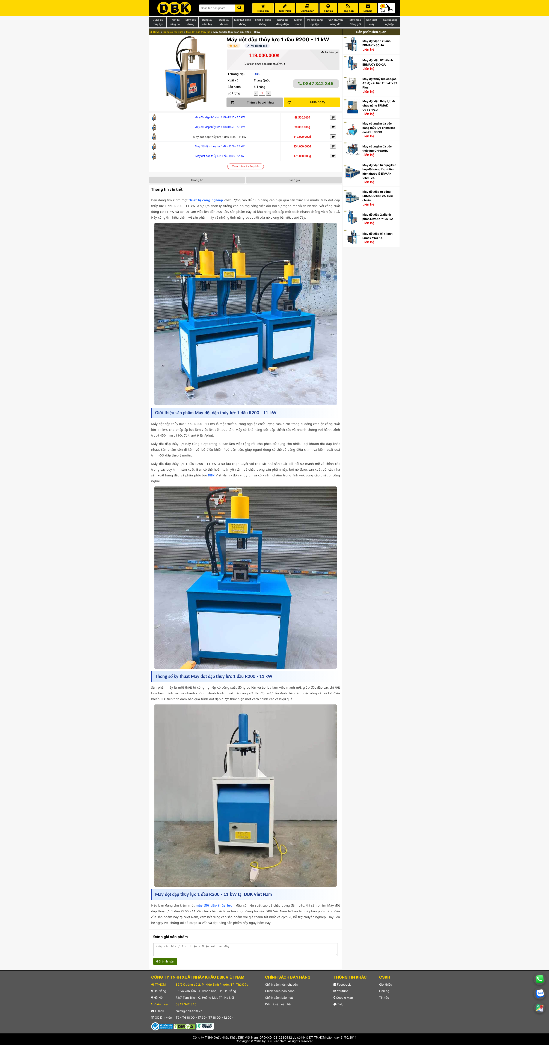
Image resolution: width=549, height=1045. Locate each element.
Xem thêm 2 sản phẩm (246, 166)
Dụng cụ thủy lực (158, 22)
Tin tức (384, 997)
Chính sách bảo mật (279, 997)
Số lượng (234, 93)
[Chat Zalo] (539, 993)
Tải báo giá (331, 52)
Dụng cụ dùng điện (282, 22)
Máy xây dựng (191, 22)
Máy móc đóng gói (355, 22)
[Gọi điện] (540, 979)
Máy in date (298, 22)
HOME (156, 31)
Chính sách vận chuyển (281, 984)
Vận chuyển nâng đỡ (335, 22)
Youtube (342, 991)
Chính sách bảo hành (279, 991)
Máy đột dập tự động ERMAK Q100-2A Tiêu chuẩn (377, 196)
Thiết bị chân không (263, 22)
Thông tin (197, 180)
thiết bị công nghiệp (206, 200)
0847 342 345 (317, 83)
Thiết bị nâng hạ (175, 22)
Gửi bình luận (165, 961)
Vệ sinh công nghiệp (315, 22)
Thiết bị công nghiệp (389, 22)
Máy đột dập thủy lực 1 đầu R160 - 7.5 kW (220, 127)
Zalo (339, 1004)
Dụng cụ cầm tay (207, 22)
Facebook (343, 984)
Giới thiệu (385, 984)
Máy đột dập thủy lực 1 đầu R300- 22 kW (219, 156)
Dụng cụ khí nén (224, 22)
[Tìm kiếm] (239, 7)
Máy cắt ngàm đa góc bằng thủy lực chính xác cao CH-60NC (378, 128)
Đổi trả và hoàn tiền (278, 1004)
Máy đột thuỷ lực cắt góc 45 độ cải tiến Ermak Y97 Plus (379, 83)
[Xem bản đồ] (540, 1008)
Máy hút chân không (242, 22)
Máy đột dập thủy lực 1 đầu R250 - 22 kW (219, 146)
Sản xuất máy (371, 22)
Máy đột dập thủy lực (198, 31)
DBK (257, 74)
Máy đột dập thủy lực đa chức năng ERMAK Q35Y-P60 (378, 105)
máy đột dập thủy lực (214, 905)
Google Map (344, 997)
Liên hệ (384, 991)
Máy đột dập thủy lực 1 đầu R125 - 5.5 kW (220, 117)
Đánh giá (294, 180)
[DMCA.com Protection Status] (184, 1026)
